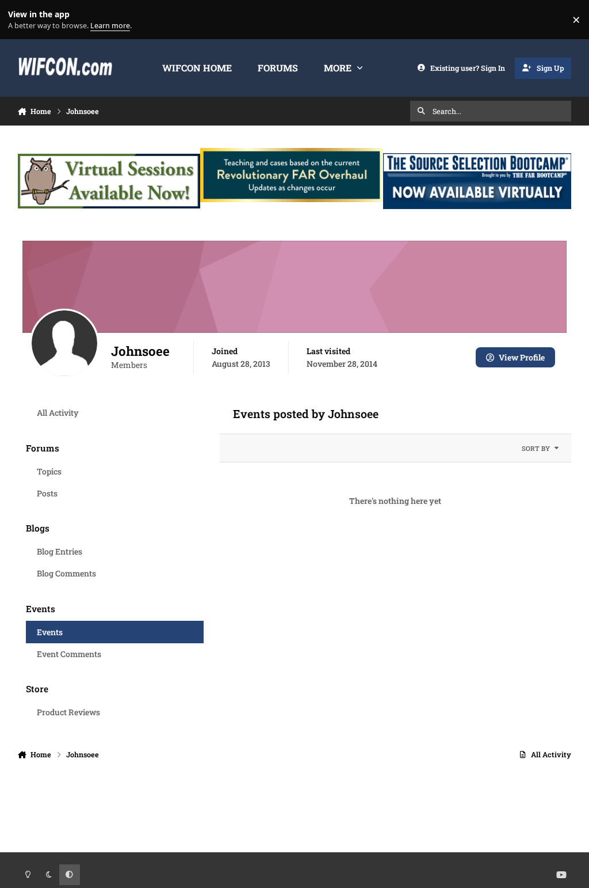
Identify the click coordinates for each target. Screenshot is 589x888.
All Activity (58, 412)
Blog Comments (66, 573)
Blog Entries (59, 551)
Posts (47, 493)
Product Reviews (68, 712)
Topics (49, 471)
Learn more (22, 19)
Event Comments (69, 653)
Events (50, 632)
